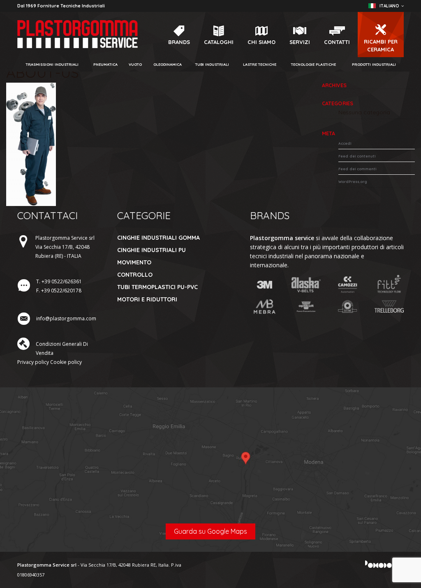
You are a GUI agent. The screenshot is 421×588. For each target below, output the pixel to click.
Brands (179, 42)
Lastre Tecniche (259, 64)
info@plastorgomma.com (66, 318)
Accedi (344, 143)
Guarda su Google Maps (210, 531)
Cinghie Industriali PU (151, 250)
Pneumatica (105, 64)
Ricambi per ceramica (381, 45)
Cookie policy (66, 362)
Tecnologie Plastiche (313, 64)
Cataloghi (219, 42)
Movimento (134, 262)
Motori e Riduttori (147, 299)
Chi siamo (261, 42)
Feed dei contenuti (356, 156)
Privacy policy (33, 362)
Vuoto (135, 64)
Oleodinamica (167, 64)
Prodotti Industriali (374, 64)
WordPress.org (352, 181)
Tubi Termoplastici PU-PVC (157, 287)
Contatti (337, 42)
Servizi (299, 42)
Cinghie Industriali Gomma (158, 237)
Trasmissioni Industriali (52, 64)
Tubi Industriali (212, 64)
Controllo (135, 274)
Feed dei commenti (357, 169)
